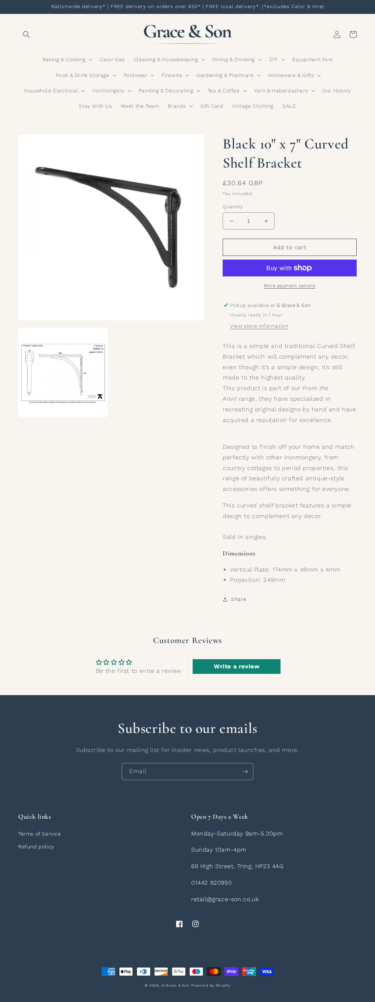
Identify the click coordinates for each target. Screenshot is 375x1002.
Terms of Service (39, 834)
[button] (26, 34)
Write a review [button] (236, 666)
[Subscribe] (245, 771)
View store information (259, 326)
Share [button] (238, 599)
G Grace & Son (175, 985)
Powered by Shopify (210, 985)
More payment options (289, 285)
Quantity (233, 206)
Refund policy (36, 846)
